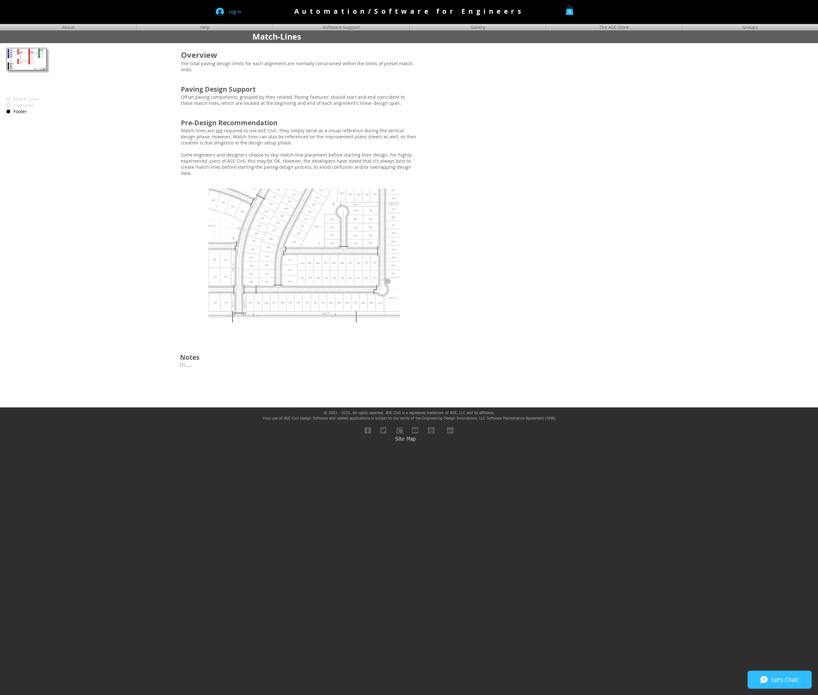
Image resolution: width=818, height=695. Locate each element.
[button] (570, 10)
